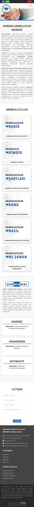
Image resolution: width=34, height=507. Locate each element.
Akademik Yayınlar (8, 478)
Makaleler (5, 459)
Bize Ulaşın (6, 462)
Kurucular (5, 457)
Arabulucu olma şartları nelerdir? (17, 188)
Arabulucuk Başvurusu (9, 476)
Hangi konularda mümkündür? (17, 214)
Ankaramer (6, 454)
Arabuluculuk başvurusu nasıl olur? (17, 240)
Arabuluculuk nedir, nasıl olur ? (17, 136)
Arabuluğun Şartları (8, 473)
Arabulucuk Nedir (8, 470)
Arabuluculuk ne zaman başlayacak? (17, 267)
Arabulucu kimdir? (17, 162)
